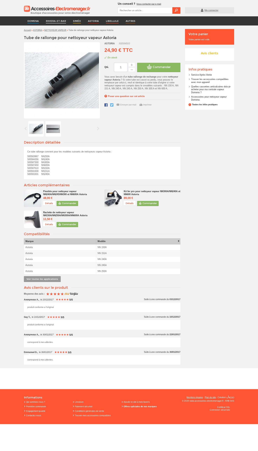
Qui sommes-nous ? (35, 402)
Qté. (106, 67)
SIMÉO (77, 21)
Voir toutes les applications (42, 279)
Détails (49, 203)
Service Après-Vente (201, 74)
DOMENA (33, 21)
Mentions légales (195, 397)
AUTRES (130, 21)
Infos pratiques (200, 69)
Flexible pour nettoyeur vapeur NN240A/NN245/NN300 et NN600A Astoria (65, 193)
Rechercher (176, 10)
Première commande (36, 406)
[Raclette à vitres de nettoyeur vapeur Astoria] (32, 219)
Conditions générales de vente (89, 411)
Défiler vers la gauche (25, 128)
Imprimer (147, 105)
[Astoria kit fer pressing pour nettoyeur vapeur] (113, 198)
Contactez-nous (33, 415)
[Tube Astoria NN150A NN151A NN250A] (36, 129)
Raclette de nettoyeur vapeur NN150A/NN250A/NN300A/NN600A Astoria (65, 214)
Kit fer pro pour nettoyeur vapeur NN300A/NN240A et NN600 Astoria (152, 193)
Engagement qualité (35, 411)
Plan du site (210, 397)
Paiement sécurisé (83, 406)
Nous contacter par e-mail (149, 4)
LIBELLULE (112, 21)
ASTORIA (93, 21)
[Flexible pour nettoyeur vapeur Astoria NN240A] (32, 198)
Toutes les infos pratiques (205, 104)
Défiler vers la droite (98, 128)
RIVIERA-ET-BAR (56, 21)
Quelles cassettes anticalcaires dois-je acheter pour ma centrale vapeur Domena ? (210, 89)
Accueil (27, 30)
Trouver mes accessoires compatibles (93, 415)
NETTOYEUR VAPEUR (55, 30)
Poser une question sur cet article (126, 96)
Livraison (79, 402)
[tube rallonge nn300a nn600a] (53, 129)
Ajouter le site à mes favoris (137, 402)
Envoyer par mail (128, 105)
